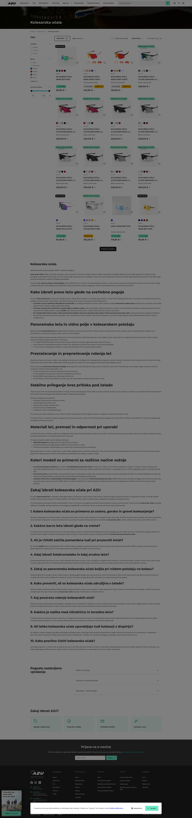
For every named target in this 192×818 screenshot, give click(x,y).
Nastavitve (138, 808)
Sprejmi (153, 808)
